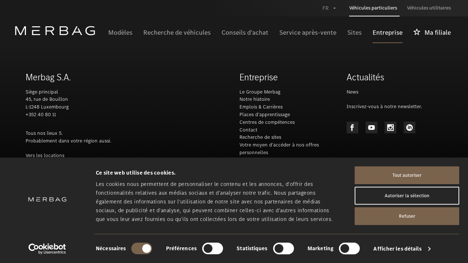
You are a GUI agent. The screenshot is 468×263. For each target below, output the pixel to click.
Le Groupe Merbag (259, 91)
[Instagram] (390, 127)
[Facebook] (352, 127)
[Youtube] (371, 127)
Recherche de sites (260, 137)
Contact (248, 129)
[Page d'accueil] (59, 30)
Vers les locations (45, 155)
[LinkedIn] (409, 127)
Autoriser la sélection (407, 196)
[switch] (212, 248)
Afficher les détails (397, 248)
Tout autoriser (407, 175)
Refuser (407, 216)
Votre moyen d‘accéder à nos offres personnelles (279, 148)
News (352, 91)
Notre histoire (254, 99)
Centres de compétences (267, 122)
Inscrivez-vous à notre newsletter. (384, 106)
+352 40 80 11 (41, 114)
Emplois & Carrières (261, 106)
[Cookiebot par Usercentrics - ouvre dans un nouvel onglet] (47, 248)
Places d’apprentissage (264, 114)
